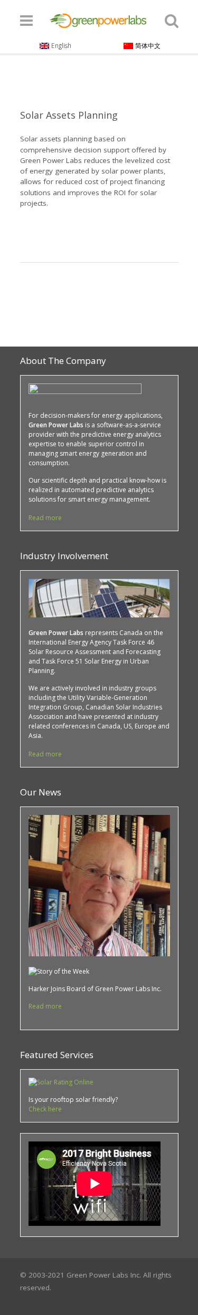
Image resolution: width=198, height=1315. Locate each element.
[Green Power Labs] (99, 18)
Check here (45, 1109)
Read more (45, 517)
